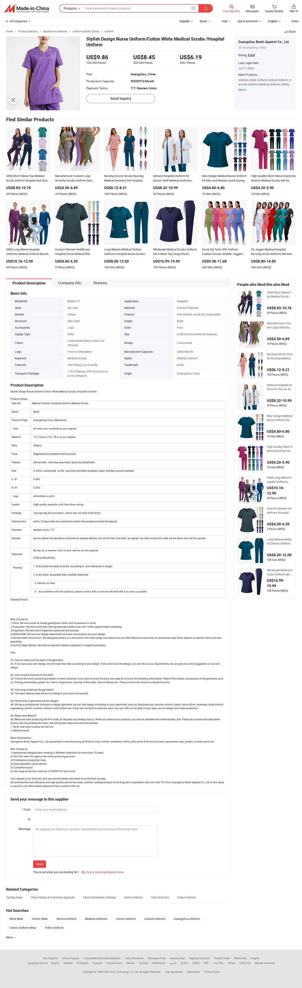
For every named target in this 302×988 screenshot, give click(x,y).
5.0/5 (251, 55)
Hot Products (50, 958)
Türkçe (231, 963)
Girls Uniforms (160, 897)
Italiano (130, 963)
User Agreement (174, 971)
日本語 (196, 963)
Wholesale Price (157, 958)
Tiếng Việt (245, 963)
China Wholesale (134, 958)
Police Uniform (186, 897)
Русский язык (114, 963)
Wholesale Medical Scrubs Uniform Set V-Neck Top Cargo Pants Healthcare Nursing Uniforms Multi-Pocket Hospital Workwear (280, 572)
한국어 (184, 963)
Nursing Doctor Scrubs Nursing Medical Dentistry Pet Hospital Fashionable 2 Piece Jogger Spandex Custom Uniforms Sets (280, 356)
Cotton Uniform (126, 919)
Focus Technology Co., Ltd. (124, 971)
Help (224, 21)
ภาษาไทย (218, 963)
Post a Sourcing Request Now (103, 872)
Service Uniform (66, 919)
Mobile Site (240, 958)
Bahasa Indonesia (265, 963)
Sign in (293, 11)
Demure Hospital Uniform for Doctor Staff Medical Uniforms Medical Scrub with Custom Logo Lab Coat (279, 387)
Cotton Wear (40, 919)
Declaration (193, 971)
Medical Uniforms (96, 919)
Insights (254, 958)
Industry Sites (177, 958)
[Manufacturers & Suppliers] (26, 8)
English (55, 963)
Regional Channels (199, 958)
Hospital (182, 301)
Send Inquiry (120, 98)
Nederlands (158, 963)
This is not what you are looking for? (56, 872)
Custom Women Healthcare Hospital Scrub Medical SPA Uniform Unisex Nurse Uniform (279, 510)
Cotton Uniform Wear (22, 928)
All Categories (18, 21)
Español (68, 963)
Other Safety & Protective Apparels (53, 897)
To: (29, 819)
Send (39, 864)
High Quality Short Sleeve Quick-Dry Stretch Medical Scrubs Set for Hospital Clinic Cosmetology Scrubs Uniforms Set (280, 449)
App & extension (247, 21)
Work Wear (16, 919)
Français (97, 963)
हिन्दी (206, 963)
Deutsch (143, 963)
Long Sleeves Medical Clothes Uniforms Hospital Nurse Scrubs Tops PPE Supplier (280, 541)
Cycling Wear (14, 897)
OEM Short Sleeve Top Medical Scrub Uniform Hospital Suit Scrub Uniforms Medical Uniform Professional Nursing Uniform (279, 294)
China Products (70, 958)
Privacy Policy (212, 971)
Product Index (222, 958)
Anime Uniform (133, 897)
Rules (295, 21)
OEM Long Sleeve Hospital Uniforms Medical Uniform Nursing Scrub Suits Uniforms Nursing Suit (280, 480)
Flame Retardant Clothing (99, 897)
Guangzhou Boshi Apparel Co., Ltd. (263, 42)
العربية (172, 963)
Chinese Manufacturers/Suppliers (102, 958)
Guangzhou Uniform (187, 919)
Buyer (203, 21)
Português (82, 963)
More (241, 90)
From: (26, 809)
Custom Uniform (154, 919)
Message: (24, 829)
